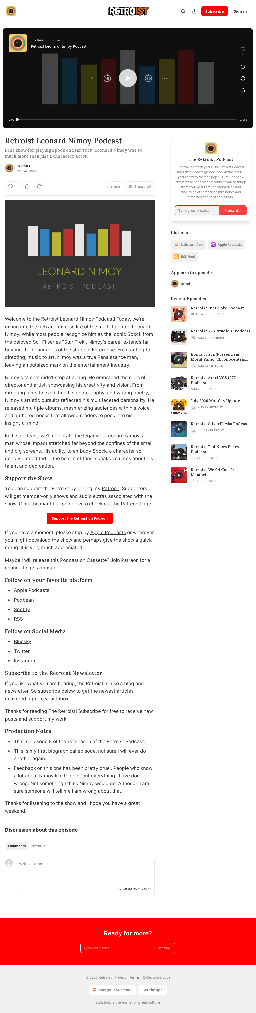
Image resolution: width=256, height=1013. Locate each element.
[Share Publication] (195, 11)
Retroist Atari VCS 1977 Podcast (213, 380)
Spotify (22, 609)
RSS (18, 619)
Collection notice (156, 977)
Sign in (240, 11)
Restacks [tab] (38, 846)
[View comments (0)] (243, 67)
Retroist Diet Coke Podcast (217, 308)
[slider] (126, 119)
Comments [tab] (17, 846)
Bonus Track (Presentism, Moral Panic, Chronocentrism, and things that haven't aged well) (220, 357)
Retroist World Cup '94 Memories (213, 472)
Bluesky (23, 641)
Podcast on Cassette (83, 560)
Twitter (22, 651)
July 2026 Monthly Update (215, 400)
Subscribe (215, 11)
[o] (179, 314)
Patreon (111, 488)
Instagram (25, 661)
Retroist (24, 165)
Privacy (120, 977)
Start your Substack (115, 989)
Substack (103, 1002)
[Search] (183, 11)
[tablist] (26, 846)
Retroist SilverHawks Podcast (220, 423)
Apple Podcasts (108, 532)
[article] (211, 314)
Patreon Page (136, 504)
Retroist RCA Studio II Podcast (220, 331)
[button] (91, 78)
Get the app (152, 989)
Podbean (24, 600)
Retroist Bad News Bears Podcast (215, 449)
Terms (135, 977)
